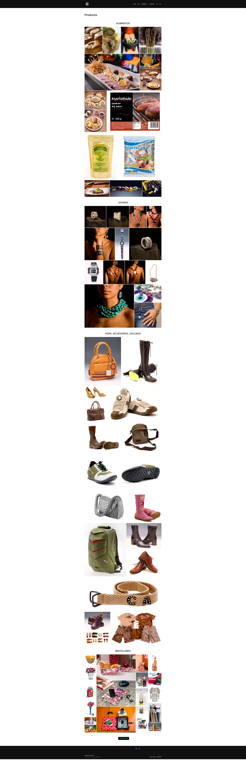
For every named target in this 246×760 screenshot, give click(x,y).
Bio (139, 4)
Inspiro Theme (153, 756)
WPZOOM (159, 756)
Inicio (134, 4)
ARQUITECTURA (124, 738)
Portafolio (143, 4)
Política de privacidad (89, 755)
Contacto (152, 4)
